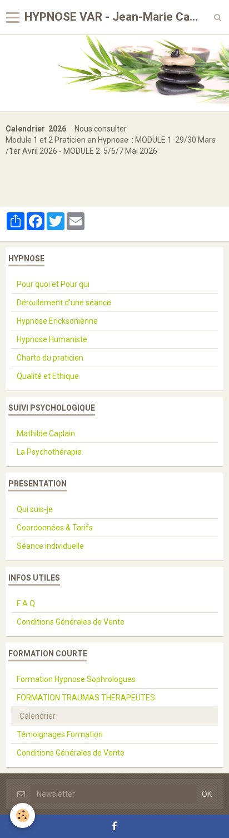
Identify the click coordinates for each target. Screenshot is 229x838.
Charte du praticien (50, 357)
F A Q (26, 603)
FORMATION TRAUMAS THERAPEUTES (86, 697)
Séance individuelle (50, 546)
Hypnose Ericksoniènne (57, 320)
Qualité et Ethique (48, 376)
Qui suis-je (35, 509)
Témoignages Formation (60, 734)
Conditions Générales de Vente (71, 621)
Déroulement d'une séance (64, 302)
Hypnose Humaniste (52, 339)
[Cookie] (22, 815)
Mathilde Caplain (46, 433)
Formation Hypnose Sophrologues (76, 679)
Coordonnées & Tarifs (55, 527)
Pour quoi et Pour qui (53, 284)
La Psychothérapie (49, 451)
